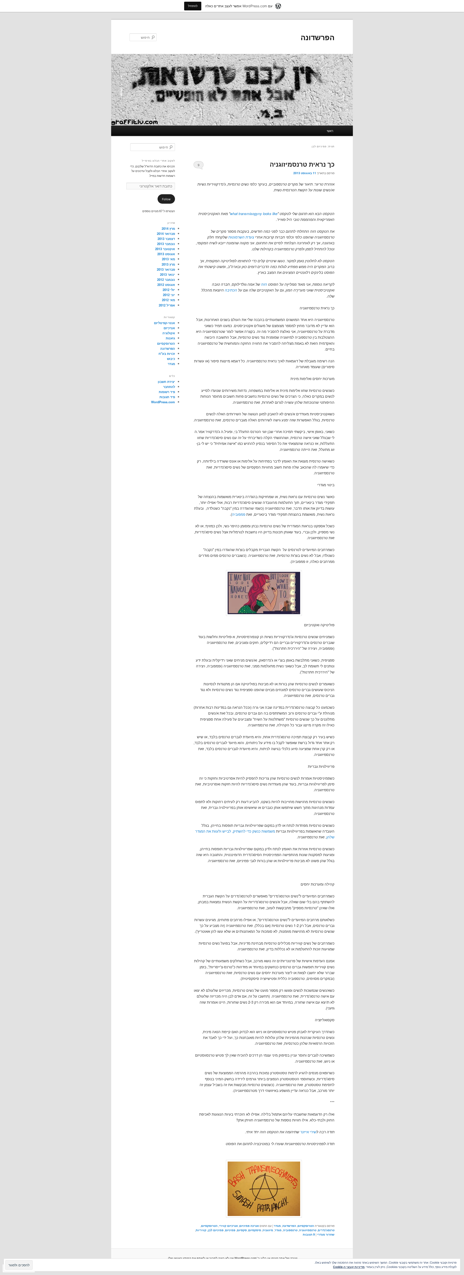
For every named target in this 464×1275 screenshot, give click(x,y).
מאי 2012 (168, 300)
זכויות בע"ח (167, 353)
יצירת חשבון (166, 381)
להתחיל (192, 6)
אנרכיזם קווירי (228, 1225)
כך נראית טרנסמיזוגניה (302, 164)
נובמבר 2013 (166, 243)
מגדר (277, 1225)
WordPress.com (163, 402)
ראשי (330, 130)
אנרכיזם (169, 328)
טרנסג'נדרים (326, 1230)
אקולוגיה (168, 333)
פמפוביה (238, 514)
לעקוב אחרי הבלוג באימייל (158, 160)
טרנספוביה (290, 1230)
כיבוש (171, 358)
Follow (166, 199)
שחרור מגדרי (325, 1234)
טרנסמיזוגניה (307, 1230)
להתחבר (169, 386)
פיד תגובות (167, 397)
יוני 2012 (169, 294)
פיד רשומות (167, 391)
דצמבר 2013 (166, 238)
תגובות (309, 1234)
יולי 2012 (169, 289)
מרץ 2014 (168, 228)
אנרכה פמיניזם (249, 1225)
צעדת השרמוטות (241, 236)
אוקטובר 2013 (165, 248)
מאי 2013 (168, 259)
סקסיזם (242, 1230)
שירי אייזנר (308, 1131)
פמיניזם (230, 1230)
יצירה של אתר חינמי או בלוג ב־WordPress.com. (265, 1258)
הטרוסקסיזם (305, 1225)
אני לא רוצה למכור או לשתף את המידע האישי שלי (201, 1258)
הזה (264, 284)
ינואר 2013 (167, 274)
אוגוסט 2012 (166, 284)
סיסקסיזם (254, 1230)
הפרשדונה (317, 37)
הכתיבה (231, 289)
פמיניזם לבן (216, 1230)
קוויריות (201, 1230)
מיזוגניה (267, 1230)
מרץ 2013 (168, 264)
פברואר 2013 (166, 269)
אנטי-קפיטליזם (164, 323)
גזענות (170, 338)
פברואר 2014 (166, 233)
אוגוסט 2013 (166, 254)
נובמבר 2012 (166, 279)
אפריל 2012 (167, 305)
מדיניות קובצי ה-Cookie (349, 1267)
